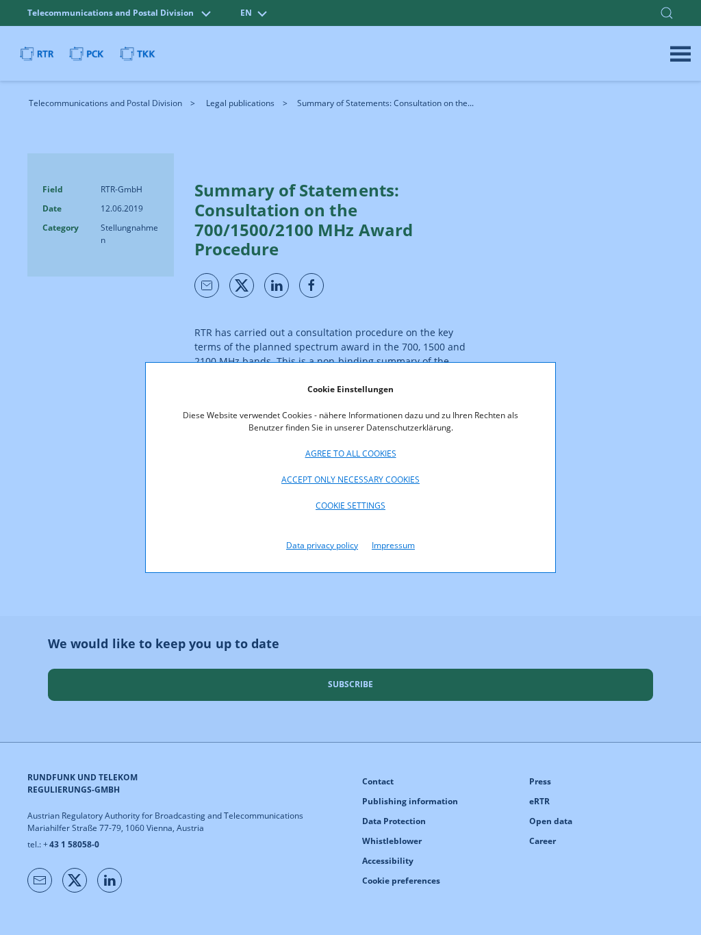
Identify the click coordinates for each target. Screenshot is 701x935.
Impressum (393, 545)
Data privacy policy (322, 545)
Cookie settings (350, 505)
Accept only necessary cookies (350, 479)
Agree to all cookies (350, 453)
